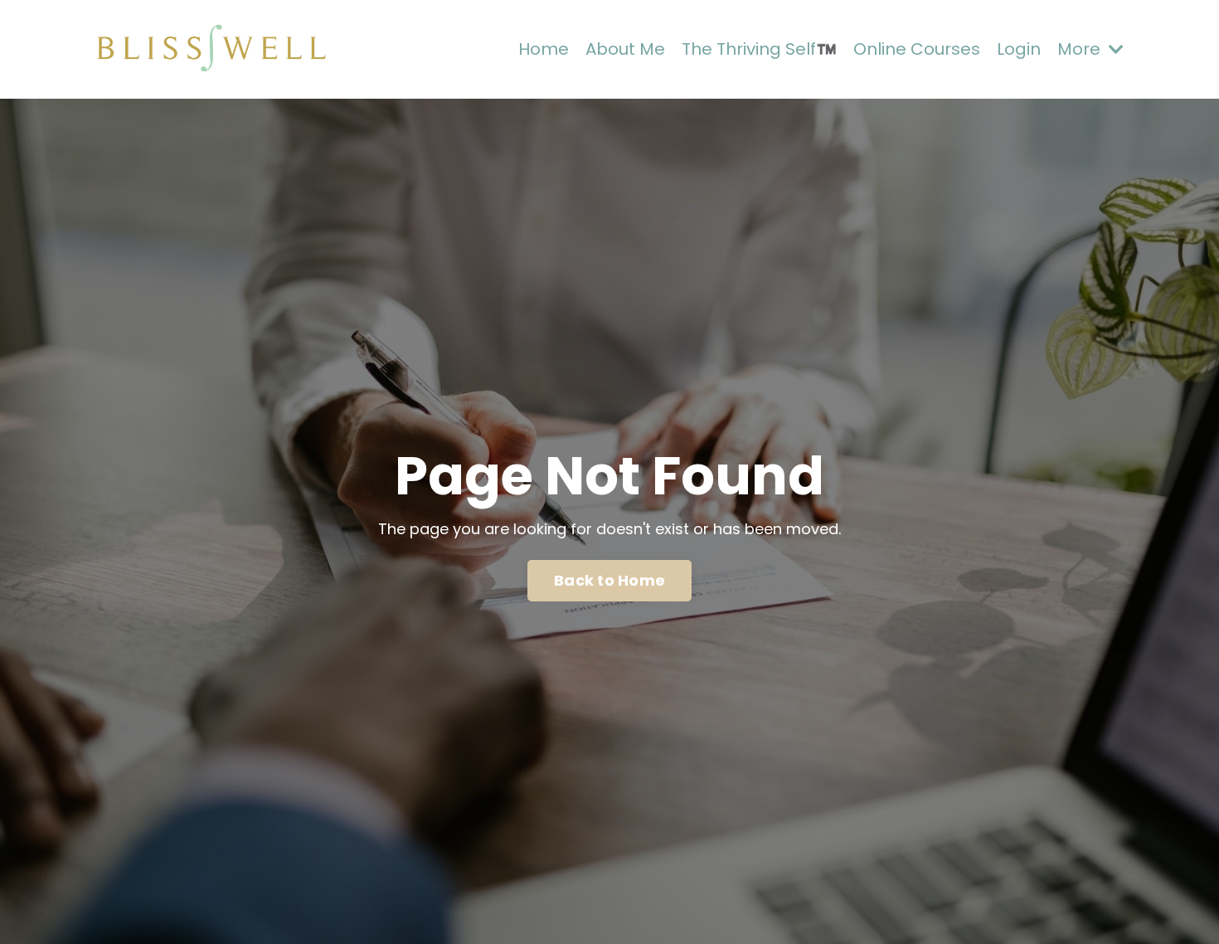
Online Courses (916, 49)
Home (543, 49)
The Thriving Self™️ (759, 49)
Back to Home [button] (609, 580)
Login (1019, 49)
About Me (625, 49)
